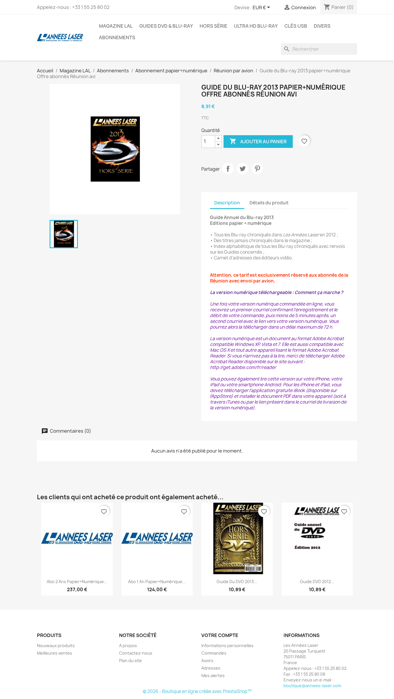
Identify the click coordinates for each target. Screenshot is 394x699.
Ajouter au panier (258, 141)
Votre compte (219, 635)
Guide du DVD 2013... (237, 581)
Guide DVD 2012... (317, 581)
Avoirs (207, 660)
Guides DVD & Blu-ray (166, 26)
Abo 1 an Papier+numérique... (157, 581)
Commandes (213, 653)
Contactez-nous (135, 653)
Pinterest (257, 168)
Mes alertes (213, 675)
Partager (228, 168)
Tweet (242, 168)
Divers (322, 26)
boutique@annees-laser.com (312, 685)
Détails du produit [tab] (269, 203)
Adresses (210, 668)
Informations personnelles (227, 645)
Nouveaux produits (56, 645)
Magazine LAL (116, 26)
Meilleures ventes (54, 653)
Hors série (213, 26)
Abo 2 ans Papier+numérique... (77, 581)
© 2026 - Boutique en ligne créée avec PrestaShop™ (197, 691)
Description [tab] (227, 203)
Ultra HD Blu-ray (256, 26)
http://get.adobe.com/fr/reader (243, 367)
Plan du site (130, 660)
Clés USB (295, 26)
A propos (128, 645)
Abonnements (117, 37)
